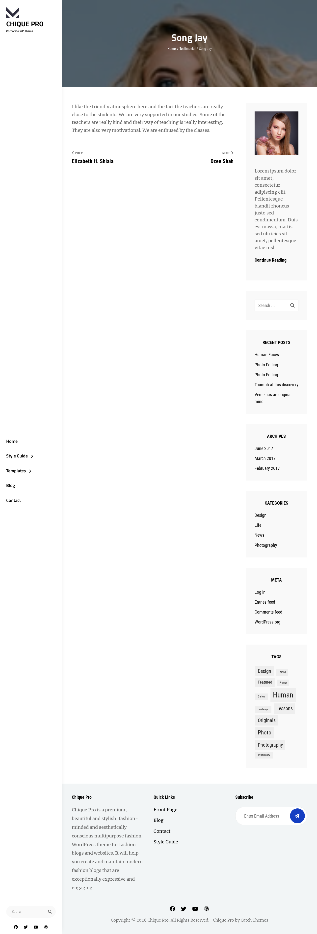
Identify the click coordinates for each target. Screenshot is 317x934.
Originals (267, 720)
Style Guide (17, 455)
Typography (264, 755)
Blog (10, 485)
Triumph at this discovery (276, 384)
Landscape (263, 709)
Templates (16, 470)
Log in (260, 592)
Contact (13, 500)
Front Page (165, 809)
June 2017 (264, 448)
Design (260, 515)
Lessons (284, 708)
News (259, 535)
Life (258, 525)
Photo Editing (266, 364)
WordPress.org (267, 621)
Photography (266, 545)
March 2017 (265, 458)
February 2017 (267, 468)
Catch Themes (254, 920)
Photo (264, 732)
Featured (265, 682)
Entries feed (265, 602)
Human (283, 695)
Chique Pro (25, 23)
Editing (282, 672)
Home (12, 441)
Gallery (261, 696)
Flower (283, 682)
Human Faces (267, 354)
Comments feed (268, 612)
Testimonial (187, 49)
